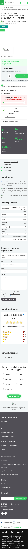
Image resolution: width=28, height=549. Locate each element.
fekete (24, 211)
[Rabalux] (7, 50)
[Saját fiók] (23, 2)
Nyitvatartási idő (5, 483)
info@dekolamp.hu (10, 117)
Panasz (3, 449)
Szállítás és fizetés (6, 453)
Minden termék (9, 7)
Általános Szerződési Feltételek (9, 445)
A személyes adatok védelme (8, 456)
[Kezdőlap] (2, 8)
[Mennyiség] (10, 76)
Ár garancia (4, 460)
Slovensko (18, 522)
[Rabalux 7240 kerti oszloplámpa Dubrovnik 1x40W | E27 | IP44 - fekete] (14, 33)
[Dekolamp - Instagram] (5, 513)
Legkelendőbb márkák (6, 471)
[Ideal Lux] (7, 380)
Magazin (3, 425)
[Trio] (20, 375)
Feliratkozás (20, 498)
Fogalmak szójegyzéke (7, 432)
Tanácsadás (4, 428)
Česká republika (8, 522)
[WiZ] (20, 385)
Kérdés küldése (8, 299)
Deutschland (7, 527)
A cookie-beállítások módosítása (9, 474)
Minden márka (14, 396)
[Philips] (7, 375)
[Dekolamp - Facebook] (2, 513)
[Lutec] (20, 380)
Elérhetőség (4, 421)
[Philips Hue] (7, 390)
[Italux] (7, 385)
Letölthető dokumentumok (7, 436)
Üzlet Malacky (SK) (6, 487)
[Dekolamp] (10, 2)
